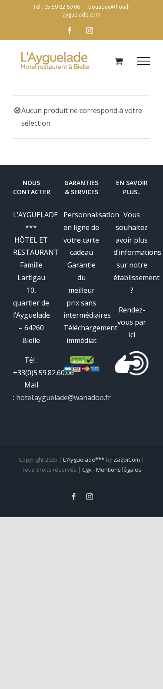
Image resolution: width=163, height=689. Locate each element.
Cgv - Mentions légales (111, 469)
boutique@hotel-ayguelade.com (96, 10)
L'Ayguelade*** (83, 459)
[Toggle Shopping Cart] (119, 60)
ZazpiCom (126, 459)
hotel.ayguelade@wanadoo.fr (63, 397)
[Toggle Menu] (143, 61)
